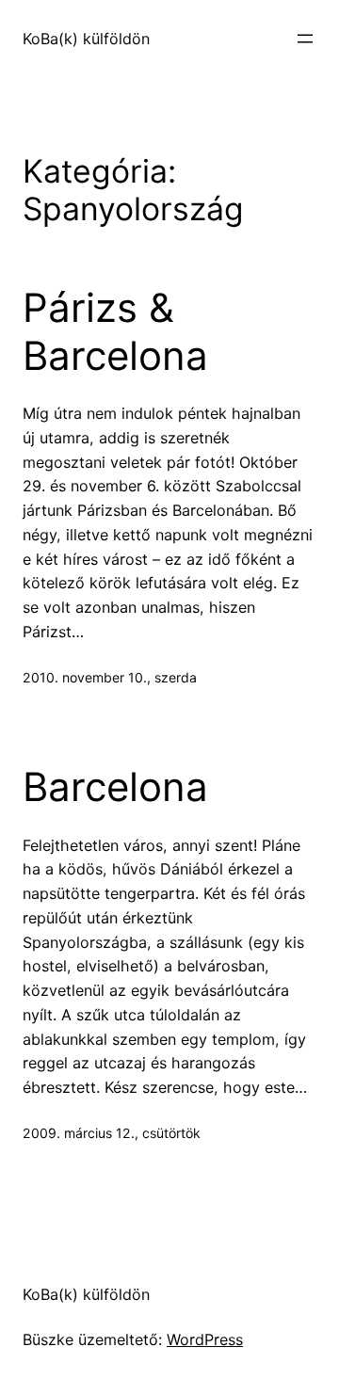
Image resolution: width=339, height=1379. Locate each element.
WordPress (205, 1339)
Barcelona (115, 786)
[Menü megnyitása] (305, 38)
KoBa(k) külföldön (86, 38)
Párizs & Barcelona (115, 331)
